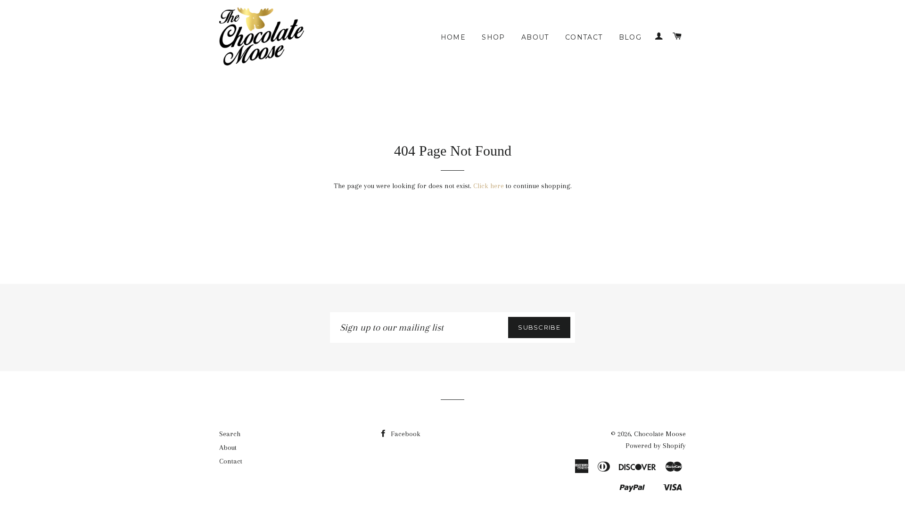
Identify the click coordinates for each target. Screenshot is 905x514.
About (535, 37)
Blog (630, 37)
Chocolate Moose (660, 434)
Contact (584, 37)
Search (229, 434)
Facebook (404, 434)
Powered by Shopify (655, 445)
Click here (488, 186)
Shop (493, 37)
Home (453, 37)
